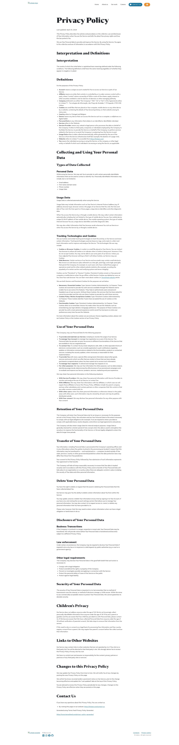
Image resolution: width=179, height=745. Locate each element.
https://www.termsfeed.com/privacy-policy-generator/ (75, 714)
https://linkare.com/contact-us (94, 707)
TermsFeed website (108, 277)
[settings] (147, 4)
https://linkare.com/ (97, 139)
